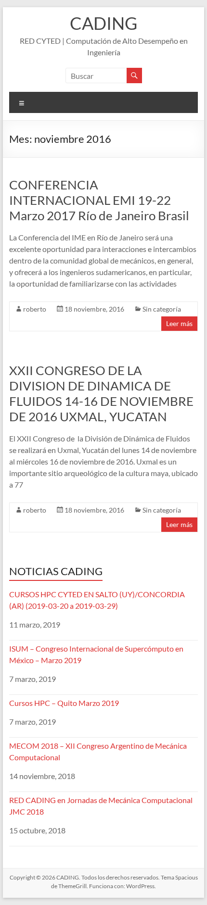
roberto (34, 309)
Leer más (179, 323)
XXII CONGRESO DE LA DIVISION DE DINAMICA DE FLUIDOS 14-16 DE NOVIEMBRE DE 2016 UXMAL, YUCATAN (101, 393)
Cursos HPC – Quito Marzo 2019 (64, 702)
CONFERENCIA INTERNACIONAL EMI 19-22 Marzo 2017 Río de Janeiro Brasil (99, 200)
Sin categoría (161, 309)
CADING (103, 23)
